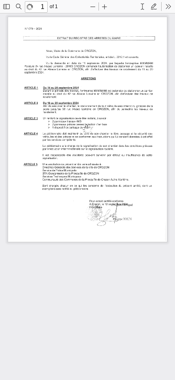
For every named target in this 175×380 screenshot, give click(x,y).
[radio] (142, 6)
